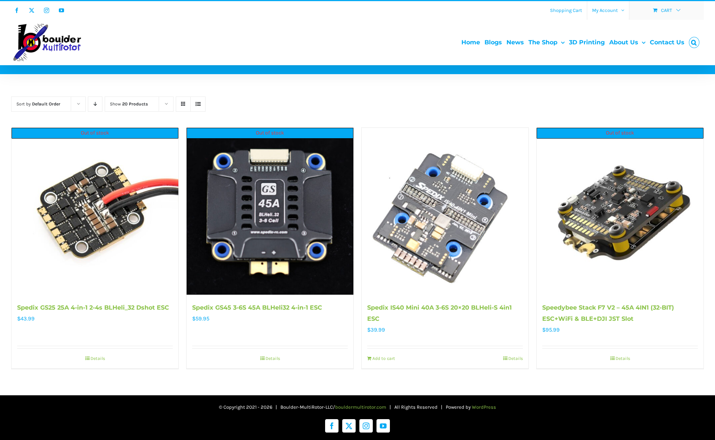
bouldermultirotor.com (360, 407)
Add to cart (383, 358)
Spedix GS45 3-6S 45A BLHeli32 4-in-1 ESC (257, 307)
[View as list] (198, 104)
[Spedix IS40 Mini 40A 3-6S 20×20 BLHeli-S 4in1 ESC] (445, 211)
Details (97, 358)
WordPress (484, 407)
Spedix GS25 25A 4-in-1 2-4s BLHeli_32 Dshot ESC (93, 307)
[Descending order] (95, 104)
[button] (694, 42)
